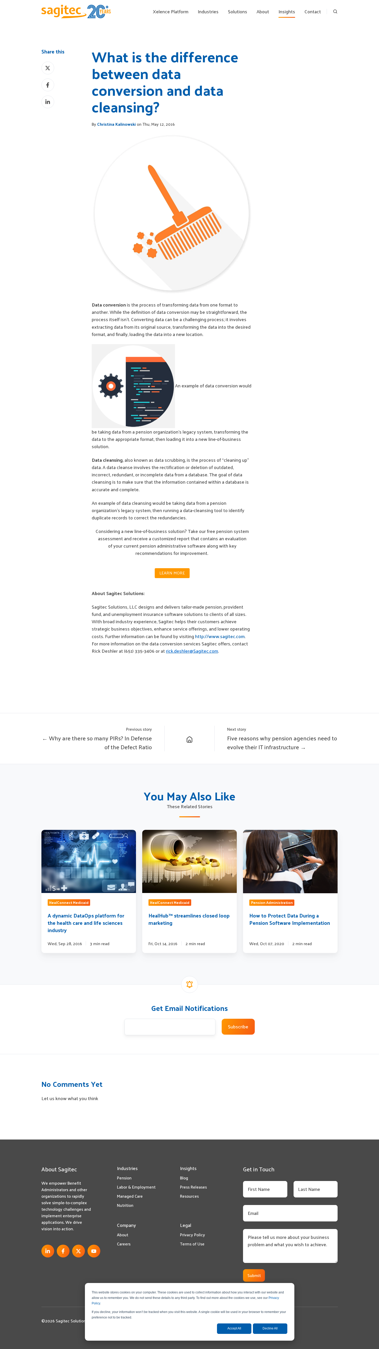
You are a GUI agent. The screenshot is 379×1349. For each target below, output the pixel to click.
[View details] (47, 1251)
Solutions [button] (237, 11)
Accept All (234, 1328)
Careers (124, 1244)
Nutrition (125, 1205)
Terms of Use (192, 1244)
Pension (124, 1178)
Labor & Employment (136, 1187)
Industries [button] (208, 11)
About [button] (263, 11)
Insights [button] (286, 11)
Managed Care (130, 1196)
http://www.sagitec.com (220, 636)
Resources (189, 1196)
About (122, 1234)
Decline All (270, 1328)
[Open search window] (335, 11)
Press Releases (193, 1187)
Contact (313, 11)
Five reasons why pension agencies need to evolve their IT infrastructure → (282, 742)
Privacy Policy (192, 1234)
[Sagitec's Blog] (189, 738)
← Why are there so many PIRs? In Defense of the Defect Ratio (97, 742)
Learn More (172, 573)
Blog (184, 1178)
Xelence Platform (170, 11)
